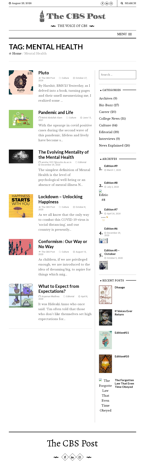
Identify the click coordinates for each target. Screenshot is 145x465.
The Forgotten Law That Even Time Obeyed (124, 383)
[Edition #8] (103, 195)
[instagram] (111, 3)
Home (17, 53)
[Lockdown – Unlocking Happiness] (21, 205)
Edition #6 (110, 228)
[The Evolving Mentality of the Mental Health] (21, 156)
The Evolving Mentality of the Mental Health (63, 154)
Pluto (43, 72)
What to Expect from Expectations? (58, 289)
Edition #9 (110, 165)
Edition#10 (122, 356)
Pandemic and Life (55, 112)
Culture (65, 78)
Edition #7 (110, 209)
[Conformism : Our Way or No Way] (21, 247)
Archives (105, 98)
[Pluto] (21, 82)
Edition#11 (122, 332)
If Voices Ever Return (123, 312)
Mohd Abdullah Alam (52, 117)
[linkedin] (107, 3)
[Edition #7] (103, 219)
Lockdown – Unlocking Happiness (60, 199)
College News (109, 118)
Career (104, 112)
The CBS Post (48, 78)
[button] (124, 34)
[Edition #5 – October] (103, 265)
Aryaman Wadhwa (50, 296)
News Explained (111, 145)
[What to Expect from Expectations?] (21, 295)
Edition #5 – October (112, 252)
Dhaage (120, 287)
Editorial (82, 162)
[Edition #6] (103, 240)
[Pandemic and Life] (21, 119)
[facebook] (102, 3)
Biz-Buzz (106, 105)
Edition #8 (110, 182)
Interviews (107, 139)
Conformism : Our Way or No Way (62, 244)
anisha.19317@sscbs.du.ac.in (56, 162)
